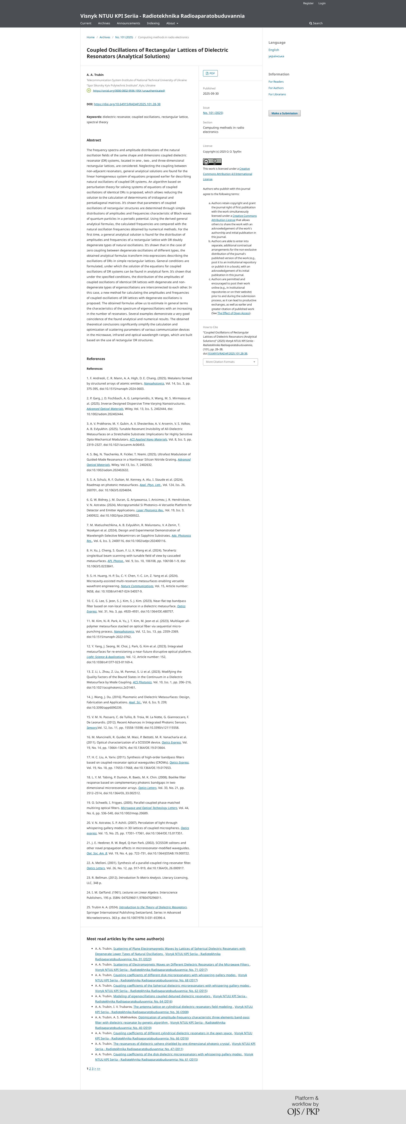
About (171, 23)
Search (317, 23)
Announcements (128, 23)
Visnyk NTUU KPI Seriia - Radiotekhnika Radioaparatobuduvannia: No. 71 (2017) (151, 970)
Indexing (153, 23)
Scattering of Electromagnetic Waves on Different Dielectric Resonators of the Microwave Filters (181, 964)
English (274, 50)
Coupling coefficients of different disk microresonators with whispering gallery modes (174, 975)
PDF (212, 73)
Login (322, 3)
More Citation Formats (220, 362)
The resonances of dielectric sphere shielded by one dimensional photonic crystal (171, 1044)
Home (91, 37)
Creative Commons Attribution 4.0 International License (227, 174)
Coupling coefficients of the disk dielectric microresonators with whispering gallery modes (178, 1054)
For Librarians (277, 94)
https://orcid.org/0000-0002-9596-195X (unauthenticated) (129, 90)
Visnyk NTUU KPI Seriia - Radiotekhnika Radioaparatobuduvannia (162, 15)
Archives (104, 23)
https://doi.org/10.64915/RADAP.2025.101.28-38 (127, 104)
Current (85, 23)
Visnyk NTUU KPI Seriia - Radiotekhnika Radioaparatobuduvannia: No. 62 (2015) (151, 991)
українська (276, 56)
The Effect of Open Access (233, 313)
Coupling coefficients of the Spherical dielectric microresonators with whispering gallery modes (181, 986)
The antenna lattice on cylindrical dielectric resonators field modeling (183, 1007)
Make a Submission (285, 113)
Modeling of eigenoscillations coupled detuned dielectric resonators (162, 996)
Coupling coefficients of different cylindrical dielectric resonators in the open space (173, 1033)
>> (98, 1069)
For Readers (276, 81)
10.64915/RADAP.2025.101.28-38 (227, 353)
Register (308, 3)
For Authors (276, 88)
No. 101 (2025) (124, 37)
